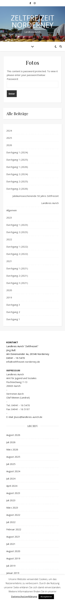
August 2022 (13, 514)
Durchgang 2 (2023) (17, 232)
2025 (9, 137)
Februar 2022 (13, 529)
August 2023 (13, 493)
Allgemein (11, 210)
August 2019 (13, 558)
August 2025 (13, 456)
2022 (9, 239)
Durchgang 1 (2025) (17, 159)
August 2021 (13, 536)
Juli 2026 (10, 442)
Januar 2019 (12, 572)
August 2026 (13, 435)
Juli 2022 (10, 522)
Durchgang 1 (13, 319)
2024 (9, 130)
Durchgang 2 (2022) (17, 253)
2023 (9, 217)
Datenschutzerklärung (24, 596)
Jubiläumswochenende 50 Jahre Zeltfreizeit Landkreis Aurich (35, 199)
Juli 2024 (10, 478)
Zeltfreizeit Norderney (32, 21)
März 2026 (12, 449)
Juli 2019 (10, 565)
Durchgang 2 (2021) (17, 275)
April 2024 (11, 485)
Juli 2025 (10, 464)
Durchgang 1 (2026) (17, 166)
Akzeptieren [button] (46, 596)
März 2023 (12, 507)
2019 (9, 297)
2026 (9, 145)
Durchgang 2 (13, 312)
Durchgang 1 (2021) (17, 268)
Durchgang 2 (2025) (17, 181)
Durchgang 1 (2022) (17, 246)
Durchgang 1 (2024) (17, 152)
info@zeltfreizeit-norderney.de (23, 361)
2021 (9, 261)
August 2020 (13, 551)
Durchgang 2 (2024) (17, 174)
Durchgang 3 (13, 304)
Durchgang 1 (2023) (17, 224)
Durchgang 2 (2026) (17, 188)
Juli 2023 (10, 500)
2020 (9, 290)
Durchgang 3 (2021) (17, 282)
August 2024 (13, 471)
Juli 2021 (10, 543)
